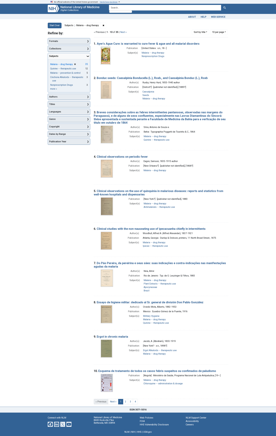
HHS (139, 432)
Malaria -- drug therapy (153, 52)
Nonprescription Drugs (153, 56)
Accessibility (192, 421)
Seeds (145, 95)
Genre (52, 119)
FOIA (142, 421)
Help (203, 17)
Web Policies (146, 417)
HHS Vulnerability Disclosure (154, 424)
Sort (199, 32)
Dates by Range (57, 134)
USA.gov (147, 432)
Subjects (53, 56)
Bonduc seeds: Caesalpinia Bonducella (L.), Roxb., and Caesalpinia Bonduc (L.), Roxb (152, 78)
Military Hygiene (151, 316)
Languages (55, 111)
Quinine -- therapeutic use (156, 139)
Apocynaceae (150, 287)
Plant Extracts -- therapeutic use (160, 283)
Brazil (146, 290)
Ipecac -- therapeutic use (155, 246)
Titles (52, 104)
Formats (53, 41)
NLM (126, 432)
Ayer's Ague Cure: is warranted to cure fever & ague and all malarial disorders (148, 43)
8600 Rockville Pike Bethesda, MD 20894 (104, 421)
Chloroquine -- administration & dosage (163, 383)
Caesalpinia (148, 91)
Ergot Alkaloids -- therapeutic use (160, 350)
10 (218, 32)
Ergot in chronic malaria (112, 336)
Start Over (55, 25)
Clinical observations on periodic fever (122, 156)
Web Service (218, 17)
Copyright (54, 126)
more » (53, 88)
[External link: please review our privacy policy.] (50, 424)
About (192, 17)
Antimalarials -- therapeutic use (159, 207)
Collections (55, 48)
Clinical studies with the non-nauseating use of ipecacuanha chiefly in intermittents (151, 228)
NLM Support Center (196, 417)
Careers (190, 424)
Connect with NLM (57, 417)
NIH (133, 432)
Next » (123, 32)
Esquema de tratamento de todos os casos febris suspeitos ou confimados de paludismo (157, 371)
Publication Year (57, 141)
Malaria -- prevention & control (65, 73)
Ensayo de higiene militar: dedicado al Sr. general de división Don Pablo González (150, 302)
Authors (53, 96)
